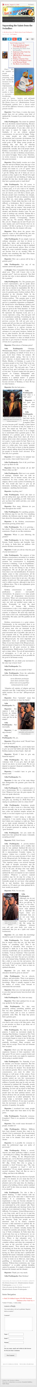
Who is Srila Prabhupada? (26, 1364)
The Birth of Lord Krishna (21, 64)
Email (6, 1338)
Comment (7, 1315)
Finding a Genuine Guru (20, 59)
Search (32, 4)
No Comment (13, 34)
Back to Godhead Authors (10, 1364)
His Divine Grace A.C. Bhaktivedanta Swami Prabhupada (18, 32)
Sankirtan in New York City (21, 52)
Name (6, 1334)
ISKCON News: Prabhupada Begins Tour (22, 56)
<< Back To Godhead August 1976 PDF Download (17, 1298)
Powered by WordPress (27, 1382)
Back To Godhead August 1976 (17, 43)
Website (6, 1342)
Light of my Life (18, 54)
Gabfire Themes (5, 1383)
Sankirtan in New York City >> (26, 1300)
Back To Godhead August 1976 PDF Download (21, 46)
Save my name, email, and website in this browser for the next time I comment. (17, 1349)
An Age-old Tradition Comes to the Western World (22, 61)
